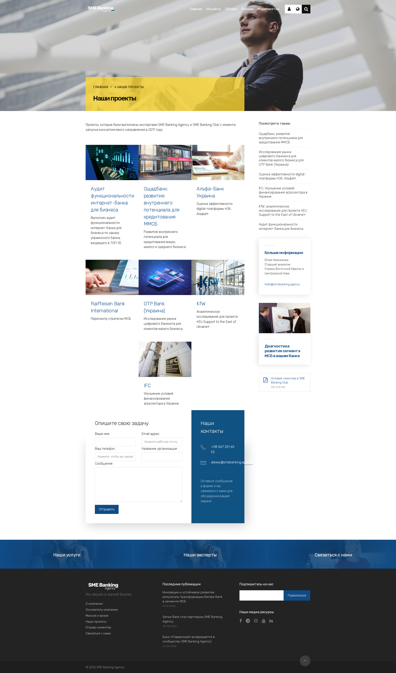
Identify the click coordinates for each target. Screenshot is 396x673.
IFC (147, 385)
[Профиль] (289, 9)
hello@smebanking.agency (282, 284)
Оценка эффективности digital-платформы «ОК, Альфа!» (282, 176)
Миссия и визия (97, 616)
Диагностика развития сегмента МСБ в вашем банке (282, 351)
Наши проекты (96, 621)
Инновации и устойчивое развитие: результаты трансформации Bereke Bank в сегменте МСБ (192, 596)
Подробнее (102, 248)
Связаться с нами (98, 633)
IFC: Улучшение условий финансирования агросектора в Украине (283, 192)
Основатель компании (102, 610)
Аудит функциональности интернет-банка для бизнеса (281, 226)
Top (305, 660)
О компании (94, 604)
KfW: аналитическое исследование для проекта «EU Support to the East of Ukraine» (283, 210)
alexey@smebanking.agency (232, 462)
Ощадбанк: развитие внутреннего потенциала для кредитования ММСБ (281, 138)
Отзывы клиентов (98, 627)
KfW (201, 304)
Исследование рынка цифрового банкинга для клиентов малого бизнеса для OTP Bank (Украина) (281, 158)
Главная (100, 87)
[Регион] (297, 9)
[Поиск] (306, 9)
